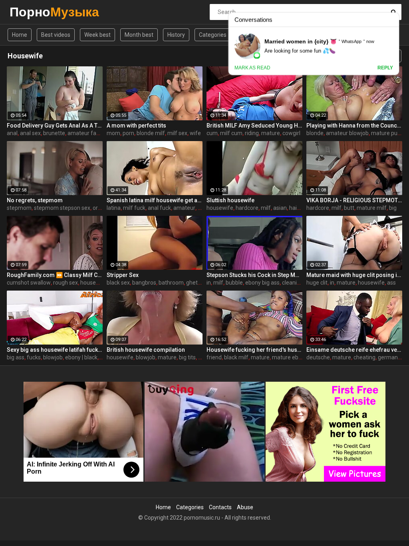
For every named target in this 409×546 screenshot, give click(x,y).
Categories (212, 35)
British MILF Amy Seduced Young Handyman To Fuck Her (254, 125)
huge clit (317, 282)
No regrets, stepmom (35, 200)
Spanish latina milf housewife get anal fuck (155, 200)
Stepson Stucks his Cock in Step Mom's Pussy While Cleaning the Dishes (254, 275)
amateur (184, 208)
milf (266, 208)
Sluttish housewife (230, 200)
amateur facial (86, 133)
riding (252, 133)
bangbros (144, 282)
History (176, 35)
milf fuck (134, 208)
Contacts (220, 507)
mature (270, 133)
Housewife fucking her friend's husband (254, 350)
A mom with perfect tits (136, 125)
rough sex (65, 282)
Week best (97, 35)
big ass (15, 357)
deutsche (318, 357)
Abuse (245, 507)
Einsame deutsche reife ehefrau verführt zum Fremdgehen (354, 350)
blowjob (53, 357)
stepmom (19, 208)
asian (280, 208)
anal (12, 133)
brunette (54, 133)
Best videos (55, 35)
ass (391, 282)
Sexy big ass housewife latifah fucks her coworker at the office (55, 350)
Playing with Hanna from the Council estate (354, 125)
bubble (234, 282)
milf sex (177, 133)
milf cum (231, 133)
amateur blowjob (347, 133)
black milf (236, 357)
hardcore (247, 208)
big (393, 208)
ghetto (194, 282)
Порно (31, 12)
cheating (364, 357)
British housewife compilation (146, 350)
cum (212, 133)
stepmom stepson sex (62, 208)
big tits (187, 357)
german (388, 357)
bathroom (171, 282)
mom (113, 133)
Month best (139, 35)
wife (195, 133)
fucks (34, 357)
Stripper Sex (123, 275)
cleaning (292, 282)
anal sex (30, 133)
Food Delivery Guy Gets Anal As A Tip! (55, 125)
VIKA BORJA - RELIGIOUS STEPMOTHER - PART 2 (354, 200)
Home (19, 35)
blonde (315, 133)
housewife (219, 208)
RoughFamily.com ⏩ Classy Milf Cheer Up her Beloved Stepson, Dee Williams (55, 275)
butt (349, 208)
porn (128, 133)
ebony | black (81, 357)
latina (114, 208)
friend (214, 357)
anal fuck (159, 208)
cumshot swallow (29, 282)
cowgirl (291, 133)
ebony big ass (262, 282)
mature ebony (290, 357)
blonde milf (151, 133)
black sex (118, 282)
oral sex (102, 208)
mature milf (372, 208)
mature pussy (388, 133)
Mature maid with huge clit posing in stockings (354, 275)
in (208, 282)
